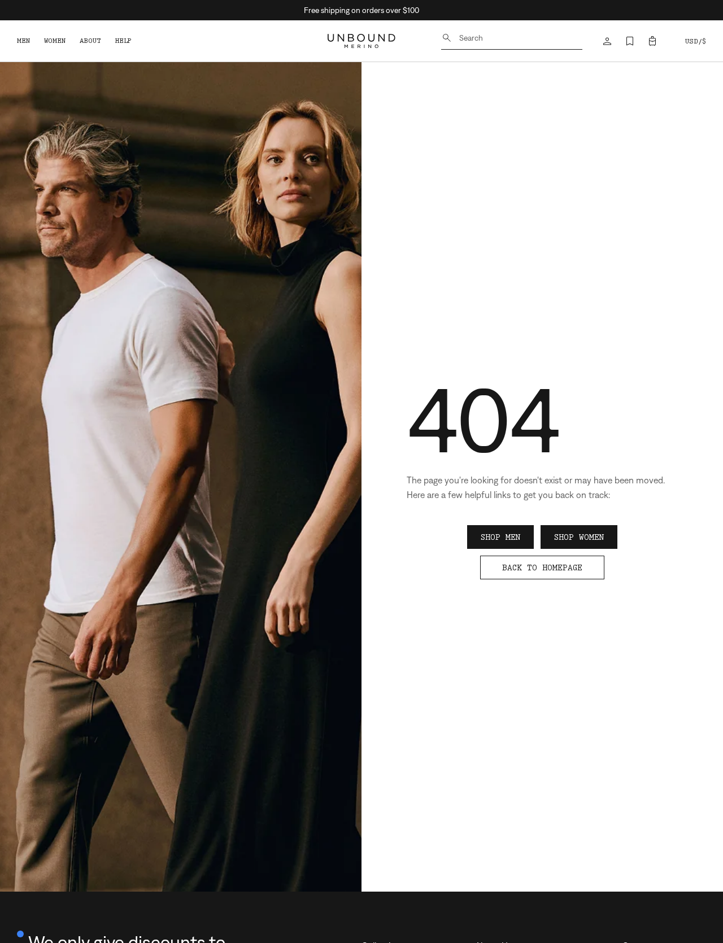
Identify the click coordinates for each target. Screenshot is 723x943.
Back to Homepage (542, 567)
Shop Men (500, 537)
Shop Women (579, 537)
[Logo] (361, 41)
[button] (652, 41)
